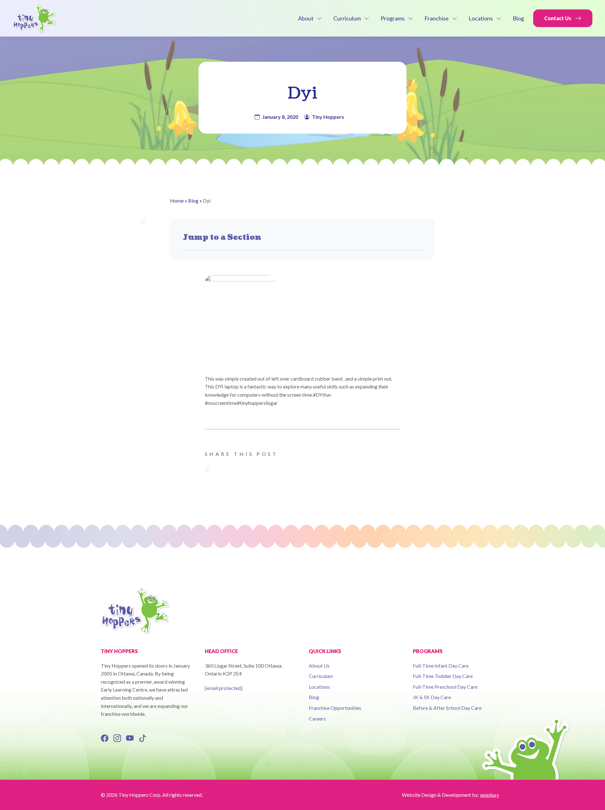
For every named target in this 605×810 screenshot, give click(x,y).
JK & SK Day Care (432, 697)
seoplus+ (489, 795)
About (306, 18)
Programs (393, 18)
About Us (319, 666)
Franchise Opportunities (335, 708)
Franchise (436, 18)
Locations (481, 18)
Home (177, 201)
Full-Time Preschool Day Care (445, 687)
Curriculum (347, 18)
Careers (317, 718)
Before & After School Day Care (447, 708)
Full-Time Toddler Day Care (443, 676)
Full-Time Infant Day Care (441, 666)
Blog (518, 18)
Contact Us (557, 18)
